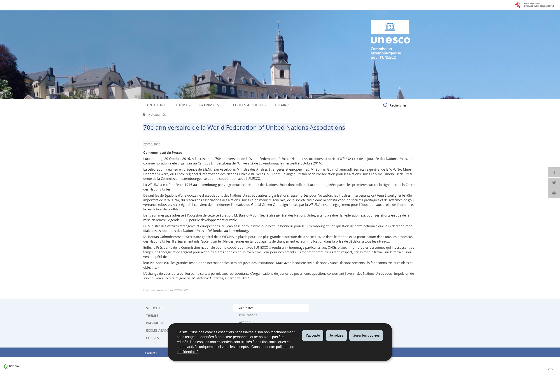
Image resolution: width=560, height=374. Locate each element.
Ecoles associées (249, 105)
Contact (151, 353)
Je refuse (336, 335)
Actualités (158, 115)
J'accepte (312, 335)
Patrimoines (211, 105)
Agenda (244, 322)
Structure (155, 105)
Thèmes (182, 105)
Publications (248, 315)
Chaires (282, 105)
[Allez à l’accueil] (145, 115)
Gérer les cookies (366, 335)
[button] (395, 105)
